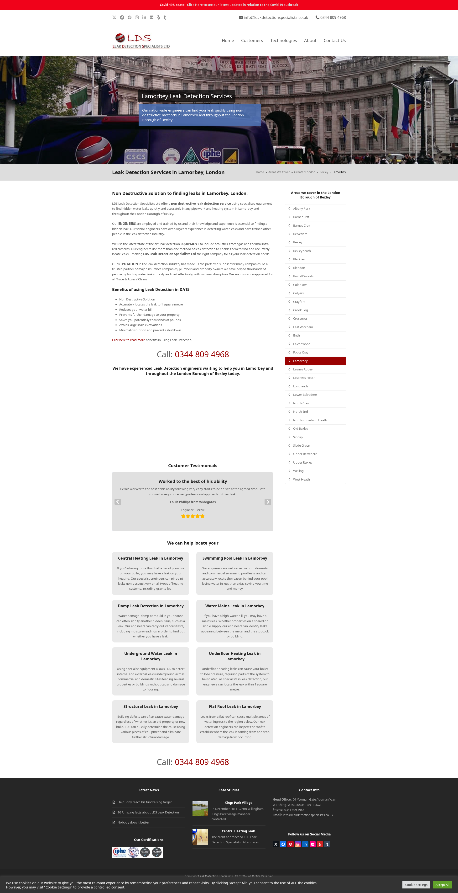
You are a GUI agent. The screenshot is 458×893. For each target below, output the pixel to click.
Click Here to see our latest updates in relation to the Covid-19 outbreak (242, 5)
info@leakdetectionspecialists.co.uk (276, 17)
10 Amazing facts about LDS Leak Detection (148, 812)
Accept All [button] (442, 884)
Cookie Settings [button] (416, 884)
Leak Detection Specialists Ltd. (218, 876)
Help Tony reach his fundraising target (145, 802)
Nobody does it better (133, 822)
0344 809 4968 (333, 17)
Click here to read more (128, 340)
